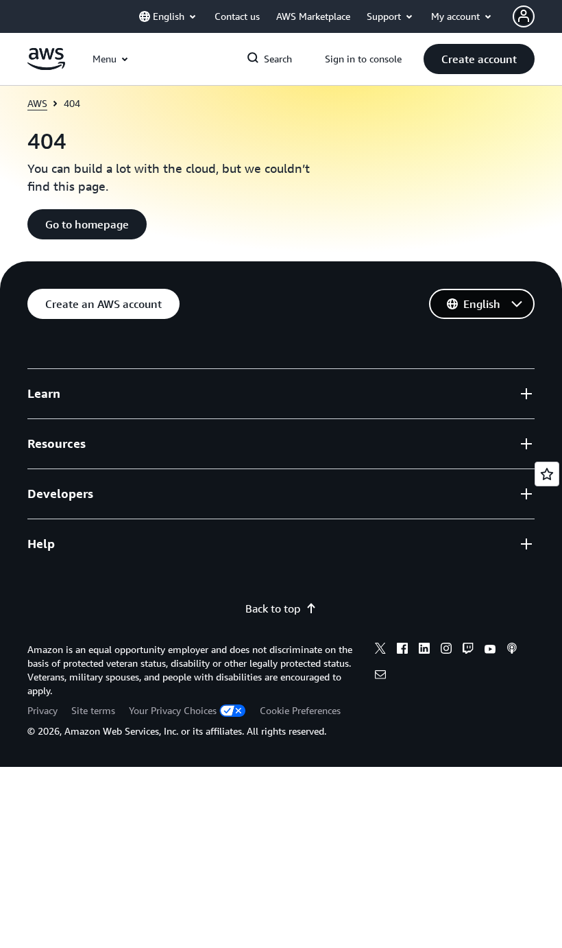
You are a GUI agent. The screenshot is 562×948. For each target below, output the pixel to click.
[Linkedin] (424, 650)
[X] (380, 650)
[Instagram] (446, 650)
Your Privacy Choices (173, 710)
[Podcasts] (511, 650)
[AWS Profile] (524, 16)
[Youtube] (490, 650)
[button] (479, 59)
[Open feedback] (547, 474)
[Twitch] (468, 650)
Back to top (272, 608)
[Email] (380, 676)
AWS (37, 103)
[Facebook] (402, 650)
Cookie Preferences (300, 710)
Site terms (93, 710)
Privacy (42, 710)
